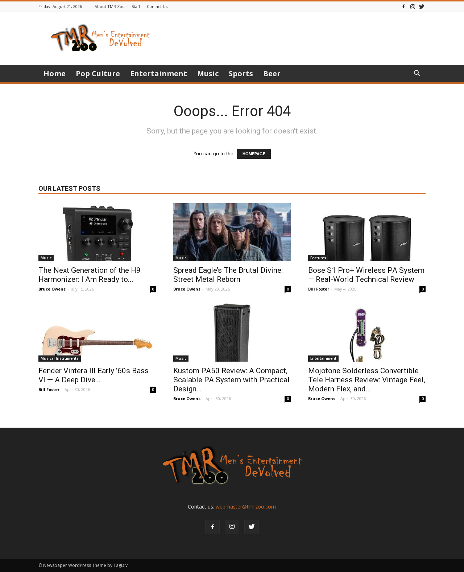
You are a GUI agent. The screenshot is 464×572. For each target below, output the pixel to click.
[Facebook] (403, 6)
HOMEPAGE (254, 154)
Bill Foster (318, 289)
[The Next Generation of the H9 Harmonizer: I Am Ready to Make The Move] (97, 232)
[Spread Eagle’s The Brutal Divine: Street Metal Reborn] (232, 232)
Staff (136, 6)
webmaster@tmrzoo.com (246, 506)
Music (208, 73)
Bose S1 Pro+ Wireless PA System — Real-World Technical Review (366, 275)
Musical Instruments (60, 358)
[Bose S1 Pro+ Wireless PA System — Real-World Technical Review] (367, 232)
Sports (241, 73)
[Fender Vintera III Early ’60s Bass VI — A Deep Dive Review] (97, 333)
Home (55, 73)
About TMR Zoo (110, 6)
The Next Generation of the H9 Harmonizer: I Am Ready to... (89, 275)
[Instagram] (413, 6)
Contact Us (157, 6)
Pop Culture (98, 73)
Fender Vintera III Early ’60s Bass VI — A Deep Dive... (93, 375)
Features (318, 257)
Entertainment (158, 73)
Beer (272, 73)
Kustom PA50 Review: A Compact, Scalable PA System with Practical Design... (231, 379)
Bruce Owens (52, 289)
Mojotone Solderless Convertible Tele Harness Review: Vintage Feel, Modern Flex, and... (366, 379)
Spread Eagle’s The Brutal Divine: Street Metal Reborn (228, 275)
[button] (417, 74)
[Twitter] (422, 6)
